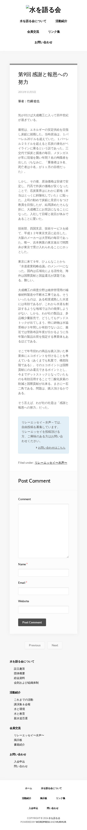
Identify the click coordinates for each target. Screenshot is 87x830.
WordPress (43, 822)
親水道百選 (21, 718)
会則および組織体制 (26, 682)
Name (23, 564)
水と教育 (19, 713)
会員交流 (33, 31)
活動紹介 (61, 21)
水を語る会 (54, 818)
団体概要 (19, 673)
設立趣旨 (19, 668)
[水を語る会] (43, 9)
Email (22, 582)
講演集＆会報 (22, 704)
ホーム (28, 788)
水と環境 (19, 709)
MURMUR (61, 822)
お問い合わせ (43, 42)
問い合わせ (21, 766)
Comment (24, 499)
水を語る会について (33, 21)
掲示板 (18, 740)
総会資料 (19, 678)
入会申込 (19, 761)
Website (23, 601)
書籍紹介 (19, 744)
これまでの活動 (23, 699)
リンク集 (54, 31)
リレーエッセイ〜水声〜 (51, 462)
